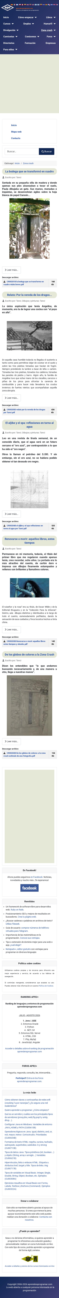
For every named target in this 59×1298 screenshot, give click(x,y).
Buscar (48, 151)
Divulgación (9, 30)
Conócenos (30, 36)
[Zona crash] (54, 30)
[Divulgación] (17, 30)
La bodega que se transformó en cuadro (29, 171)
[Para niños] (15, 49)
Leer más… (12, 270)
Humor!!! (48, 23)
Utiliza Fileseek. (13, 924)
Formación (30, 43)
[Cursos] (12, 24)
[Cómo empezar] (35, 17)
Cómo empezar (25, 17)
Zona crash (46, 30)
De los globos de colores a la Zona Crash (29, 654)
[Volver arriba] (54, 1293)
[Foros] (54, 36)
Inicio (6, 17)
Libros (49, 17)
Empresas (51, 43)
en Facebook (37, 877)
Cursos (6, 23)
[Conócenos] (37, 36)
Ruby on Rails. (17, 909)
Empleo (27, 23)
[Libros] (54, 17)
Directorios (8, 43)
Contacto (16, 138)
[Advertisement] (29, 83)
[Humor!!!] (54, 24)
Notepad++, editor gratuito (18, 949)
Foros (49, 36)
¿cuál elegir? (15, 945)
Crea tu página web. (27, 917)
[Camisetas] (16, 36)
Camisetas (8, 36)
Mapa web (16, 131)
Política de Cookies (46, 986)
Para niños (8, 49)
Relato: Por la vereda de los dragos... (29, 294)
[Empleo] (32, 24)
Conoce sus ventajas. (30, 938)
